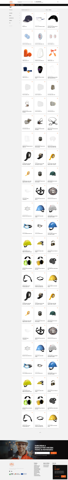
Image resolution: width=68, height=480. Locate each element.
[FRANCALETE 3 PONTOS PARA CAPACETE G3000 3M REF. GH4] (40, 279)
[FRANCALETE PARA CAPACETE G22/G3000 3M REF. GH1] (28, 279)
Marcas (10, 15)
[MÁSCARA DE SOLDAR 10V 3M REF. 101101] (40, 71)
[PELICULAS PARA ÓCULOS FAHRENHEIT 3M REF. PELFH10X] (28, 454)
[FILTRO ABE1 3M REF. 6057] (53, 105)
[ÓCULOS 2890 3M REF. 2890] (40, 227)
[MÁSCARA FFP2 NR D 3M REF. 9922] (53, 192)
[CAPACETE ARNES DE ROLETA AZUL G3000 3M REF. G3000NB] (53, 227)
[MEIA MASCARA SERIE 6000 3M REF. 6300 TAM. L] (28, 105)
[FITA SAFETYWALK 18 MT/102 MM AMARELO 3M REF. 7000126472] (28, 175)
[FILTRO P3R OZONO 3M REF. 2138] (40, 37)
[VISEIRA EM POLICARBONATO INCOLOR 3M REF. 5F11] (28, 140)
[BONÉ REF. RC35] (28, 20)
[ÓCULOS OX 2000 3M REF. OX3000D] (40, 20)
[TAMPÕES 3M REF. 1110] (53, 54)
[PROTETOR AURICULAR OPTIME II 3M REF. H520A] (28, 262)
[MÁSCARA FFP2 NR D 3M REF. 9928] (28, 210)
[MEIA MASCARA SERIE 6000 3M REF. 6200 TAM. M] (40, 122)
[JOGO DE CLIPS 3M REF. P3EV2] (40, 454)
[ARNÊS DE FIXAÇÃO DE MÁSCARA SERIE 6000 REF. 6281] (53, 122)
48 (29, 9)
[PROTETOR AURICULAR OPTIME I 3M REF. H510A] (40, 262)
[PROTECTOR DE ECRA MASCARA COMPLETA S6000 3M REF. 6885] (53, 140)
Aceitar (63, 476)
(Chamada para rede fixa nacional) (39, 2)
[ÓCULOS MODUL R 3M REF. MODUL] (53, 437)
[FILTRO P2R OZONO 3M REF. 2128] (28, 37)
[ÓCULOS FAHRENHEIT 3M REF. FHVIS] (28, 227)
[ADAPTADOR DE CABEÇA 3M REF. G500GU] (40, 245)
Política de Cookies (57, 476)
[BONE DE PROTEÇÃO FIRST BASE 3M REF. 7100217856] (53, 175)
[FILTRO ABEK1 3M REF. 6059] (28, 122)
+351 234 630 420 (38, 1)
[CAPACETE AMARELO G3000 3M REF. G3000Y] (53, 279)
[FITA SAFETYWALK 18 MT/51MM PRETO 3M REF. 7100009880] (28, 157)
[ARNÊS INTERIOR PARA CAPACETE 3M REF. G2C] (40, 192)
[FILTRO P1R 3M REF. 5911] (40, 88)
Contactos (22, 4)
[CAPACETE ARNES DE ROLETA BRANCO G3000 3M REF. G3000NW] (53, 210)
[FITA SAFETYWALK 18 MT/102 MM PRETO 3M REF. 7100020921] (40, 157)
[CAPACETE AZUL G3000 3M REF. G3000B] (40, 210)
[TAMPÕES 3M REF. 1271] (28, 71)
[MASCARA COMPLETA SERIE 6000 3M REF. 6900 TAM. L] (40, 175)
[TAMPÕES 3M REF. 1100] (28, 54)
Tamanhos (10, 20)
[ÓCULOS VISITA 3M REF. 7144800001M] (28, 192)
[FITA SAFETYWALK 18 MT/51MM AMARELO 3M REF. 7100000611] (53, 157)
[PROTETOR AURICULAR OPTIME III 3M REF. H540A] (53, 245)
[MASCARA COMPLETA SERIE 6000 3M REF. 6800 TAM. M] (40, 140)
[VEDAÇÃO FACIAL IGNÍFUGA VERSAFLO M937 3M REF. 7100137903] (53, 20)
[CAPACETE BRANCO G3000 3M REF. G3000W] (28, 437)
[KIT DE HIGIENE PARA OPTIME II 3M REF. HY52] (53, 262)
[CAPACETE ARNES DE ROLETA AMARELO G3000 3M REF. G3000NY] (28, 245)
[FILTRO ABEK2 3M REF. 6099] (53, 88)
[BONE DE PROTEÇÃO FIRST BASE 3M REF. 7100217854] (53, 454)
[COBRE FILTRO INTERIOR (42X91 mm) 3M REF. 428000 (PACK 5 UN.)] (53, 71)
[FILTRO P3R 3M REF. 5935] (40, 105)
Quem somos (17, 4)
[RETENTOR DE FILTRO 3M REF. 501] (40, 54)
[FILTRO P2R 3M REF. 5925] (28, 88)
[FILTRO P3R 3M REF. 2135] (53, 37)
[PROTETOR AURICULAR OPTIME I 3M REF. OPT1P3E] (40, 437)
